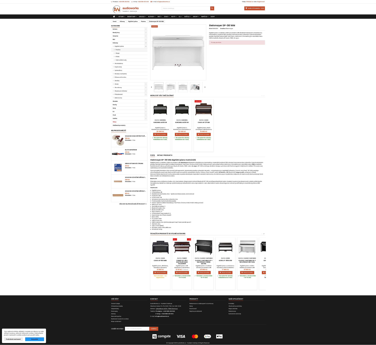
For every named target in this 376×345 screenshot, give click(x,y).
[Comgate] (188, 336)
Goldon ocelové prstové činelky (135, 136)
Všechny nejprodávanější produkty (133, 204)
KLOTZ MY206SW (131, 150)
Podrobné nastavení (13, 339)
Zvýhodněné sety (121, 60)
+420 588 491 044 (143, 1)
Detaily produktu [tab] (164, 155)
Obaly (116, 84)
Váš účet (115, 299)
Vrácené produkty (117, 306)
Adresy (113, 314)
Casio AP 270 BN (204, 122)
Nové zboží (193, 309)
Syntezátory (118, 70)
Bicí (159, 17)
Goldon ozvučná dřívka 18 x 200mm (135, 177)
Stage (117, 53)
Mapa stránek (233, 309)
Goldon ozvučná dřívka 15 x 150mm (135, 191)
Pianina (118, 50)
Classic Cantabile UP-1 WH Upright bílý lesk (247, 261)
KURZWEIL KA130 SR (160, 122)
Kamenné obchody (235, 314)
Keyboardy (118, 67)
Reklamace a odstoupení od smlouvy (201, 303)
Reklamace (232, 311)
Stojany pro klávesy (121, 91)
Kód (210, 28)
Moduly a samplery (121, 74)
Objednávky (115, 309)
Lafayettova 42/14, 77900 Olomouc (167, 309)
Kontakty (231, 303)
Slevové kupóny (116, 316)
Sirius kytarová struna (134, 163)
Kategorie (115, 26)
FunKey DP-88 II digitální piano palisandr (182, 262)
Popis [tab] (152, 155)
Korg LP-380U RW (225, 260)
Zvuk (166, 17)
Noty (173, 17)
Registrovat (261, 1)
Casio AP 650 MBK (160, 260)
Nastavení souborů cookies (120, 319)
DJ (180, 17)
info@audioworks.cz (163, 1)
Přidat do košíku (160, 134)
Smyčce (204, 17)
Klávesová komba (120, 77)
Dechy (195, 17)
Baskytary (131, 17)
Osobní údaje (115, 303)
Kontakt (154, 299)
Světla (186, 17)
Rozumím (34, 339)
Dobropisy (114, 311)
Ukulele (142, 17)
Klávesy (151, 17)
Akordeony (118, 87)
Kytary (121, 17)
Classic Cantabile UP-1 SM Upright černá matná (203, 262)
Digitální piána (119, 46)
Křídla (117, 57)
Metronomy (118, 98)
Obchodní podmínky (235, 306)
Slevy (213, 17)
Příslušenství (119, 94)
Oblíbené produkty (119, 125)
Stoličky (117, 81)
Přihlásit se (249, 1)
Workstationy (119, 63)
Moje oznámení (116, 321)
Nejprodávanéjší (118, 130)
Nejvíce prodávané (195, 311)
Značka (222, 28)
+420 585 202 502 (124, 1)
